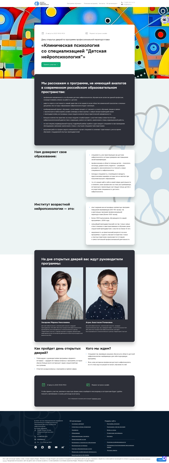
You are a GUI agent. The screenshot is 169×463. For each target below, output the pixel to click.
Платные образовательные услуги (82, 449)
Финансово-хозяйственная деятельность (84, 452)
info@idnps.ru (127, 4)
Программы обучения (74, 3)
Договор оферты (112, 450)
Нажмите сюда (96, 398)
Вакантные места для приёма (80, 455)
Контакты (102, 3)
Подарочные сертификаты (114, 433)
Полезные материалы (91, 3)
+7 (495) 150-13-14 (129, 2)
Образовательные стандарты (80, 436)
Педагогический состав (79, 439)
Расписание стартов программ (116, 427)
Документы (75, 430)
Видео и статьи (111, 430)
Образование (76, 433)
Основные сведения (78, 424)
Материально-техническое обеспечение (84, 442)
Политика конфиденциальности (116, 442)
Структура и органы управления (81, 427)
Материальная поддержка (79, 445)
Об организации (111, 3)
